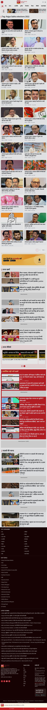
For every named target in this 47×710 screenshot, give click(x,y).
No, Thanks (11, 708)
